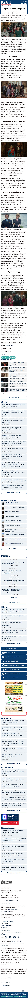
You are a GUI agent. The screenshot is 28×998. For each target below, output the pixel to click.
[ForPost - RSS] (6, 938)
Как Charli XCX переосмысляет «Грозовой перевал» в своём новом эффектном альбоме (16, 380)
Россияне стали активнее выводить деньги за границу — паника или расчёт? (14, 480)
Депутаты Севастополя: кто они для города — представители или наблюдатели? (12, 572)
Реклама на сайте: (6, 978)
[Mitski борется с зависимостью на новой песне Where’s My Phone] (4, 390)
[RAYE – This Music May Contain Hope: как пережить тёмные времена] (4, 364)
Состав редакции (6, 930)
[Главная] (6, 2)
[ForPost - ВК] (10, 938)
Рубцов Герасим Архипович (13, 525)
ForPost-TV (4, 927)
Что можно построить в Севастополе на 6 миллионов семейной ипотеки (14, 405)
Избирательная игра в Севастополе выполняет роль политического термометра (12, 591)
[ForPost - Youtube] (14, 938)
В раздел (14, 597)
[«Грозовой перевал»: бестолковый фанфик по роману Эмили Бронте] (4, 375)
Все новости (4, 923)
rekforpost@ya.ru (5, 985)
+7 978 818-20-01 (5, 982)
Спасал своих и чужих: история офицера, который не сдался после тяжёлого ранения (14, 412)
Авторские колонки (6, 925)
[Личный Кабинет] (22, 1)
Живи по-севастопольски (12, 674)
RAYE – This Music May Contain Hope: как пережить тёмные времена (17, 364)
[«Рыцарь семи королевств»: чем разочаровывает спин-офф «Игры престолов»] (4, 385)
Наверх (23, 991)
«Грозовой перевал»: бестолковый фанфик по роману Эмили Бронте (17, 375)
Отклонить (7, 996)
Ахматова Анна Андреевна (12, 511)
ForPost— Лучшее (17, 941)
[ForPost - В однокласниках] (18, 938)
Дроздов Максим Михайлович (14, 520)
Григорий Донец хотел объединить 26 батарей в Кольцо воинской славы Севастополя (13, 456)
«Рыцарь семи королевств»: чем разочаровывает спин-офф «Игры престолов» (18, 385)
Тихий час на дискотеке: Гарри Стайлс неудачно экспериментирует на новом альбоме (17, 369)
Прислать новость (14, 397)
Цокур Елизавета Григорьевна (14, 543)
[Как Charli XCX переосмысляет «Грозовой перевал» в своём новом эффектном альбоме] (4, 380)
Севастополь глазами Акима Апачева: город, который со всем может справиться (13, 832)
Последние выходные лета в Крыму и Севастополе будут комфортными (13, 486)
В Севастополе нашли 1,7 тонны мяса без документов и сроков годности (14, 442)
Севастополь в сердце (12, 661)
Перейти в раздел (14, 548)
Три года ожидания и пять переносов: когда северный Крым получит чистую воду (13, 846)
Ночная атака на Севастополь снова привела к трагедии (12, 449)
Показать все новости (14, 492)
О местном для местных (12, 657)
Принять (19, 996)
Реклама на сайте (6, 888)
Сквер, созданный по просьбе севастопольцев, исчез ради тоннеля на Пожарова (13, 771)
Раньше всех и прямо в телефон (14, 665)
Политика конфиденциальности (17, 994)
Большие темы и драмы (12, 669)
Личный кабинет (14, 602)
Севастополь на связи (10, 648)
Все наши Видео (10, 652)
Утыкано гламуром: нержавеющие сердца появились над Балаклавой (13, 581)
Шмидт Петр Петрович (12, 502)
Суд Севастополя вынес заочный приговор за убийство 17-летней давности (11, 428)
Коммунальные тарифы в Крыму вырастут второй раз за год (11, 436)
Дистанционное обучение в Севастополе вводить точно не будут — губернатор (14, 472)
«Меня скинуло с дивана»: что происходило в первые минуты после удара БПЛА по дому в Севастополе (13, 464)
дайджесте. (9, 345)
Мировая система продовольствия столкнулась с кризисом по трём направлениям (12, 623)
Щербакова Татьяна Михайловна (14, 534)
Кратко (3, 929)
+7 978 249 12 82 (5, 903)
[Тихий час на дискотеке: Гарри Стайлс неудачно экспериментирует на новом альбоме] (4, 369)
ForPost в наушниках (12, 678)
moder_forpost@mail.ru (11, 900)
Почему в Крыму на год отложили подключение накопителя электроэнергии (12, 756)
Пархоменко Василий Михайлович (15, 507)
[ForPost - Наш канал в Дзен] (21, 938)
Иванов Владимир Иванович (13, 539)
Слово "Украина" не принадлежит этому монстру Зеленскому (13, 562)
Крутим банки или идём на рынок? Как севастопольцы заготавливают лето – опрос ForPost (13, 420)
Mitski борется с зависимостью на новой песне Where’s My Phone (18, 389)
